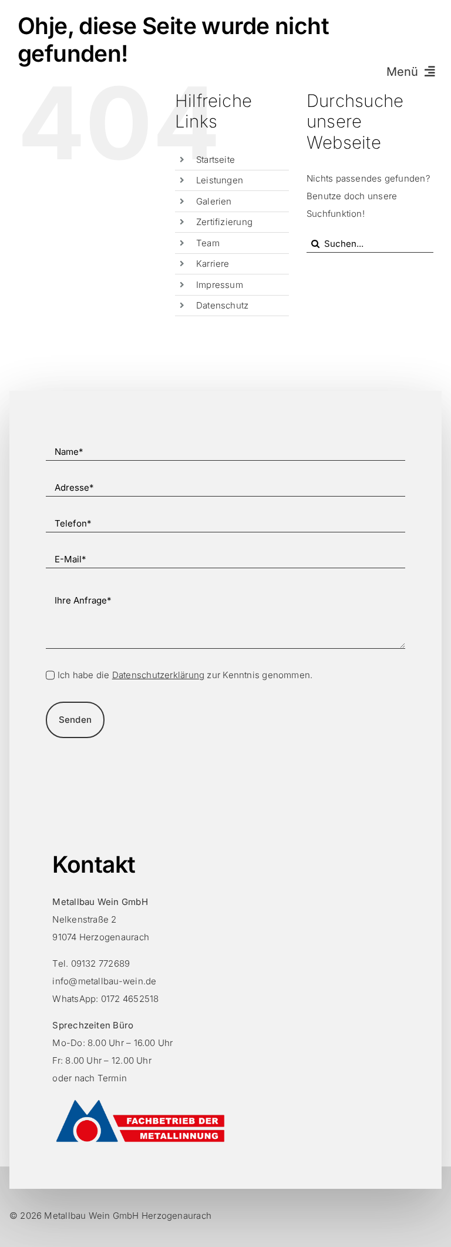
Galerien (214, 201)
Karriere (213, 263)
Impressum (219, 284)
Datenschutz (222, 305)
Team (208, 243)
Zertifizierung (224, 221)
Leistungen (219, 180)
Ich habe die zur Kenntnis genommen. (185, 675)
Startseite (215, 159)
